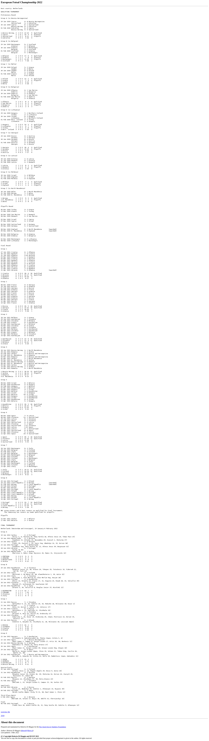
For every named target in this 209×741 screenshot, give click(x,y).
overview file (5, 712)
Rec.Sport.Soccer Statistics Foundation (52, 727)
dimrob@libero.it (27, 731)
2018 (2, 716)
